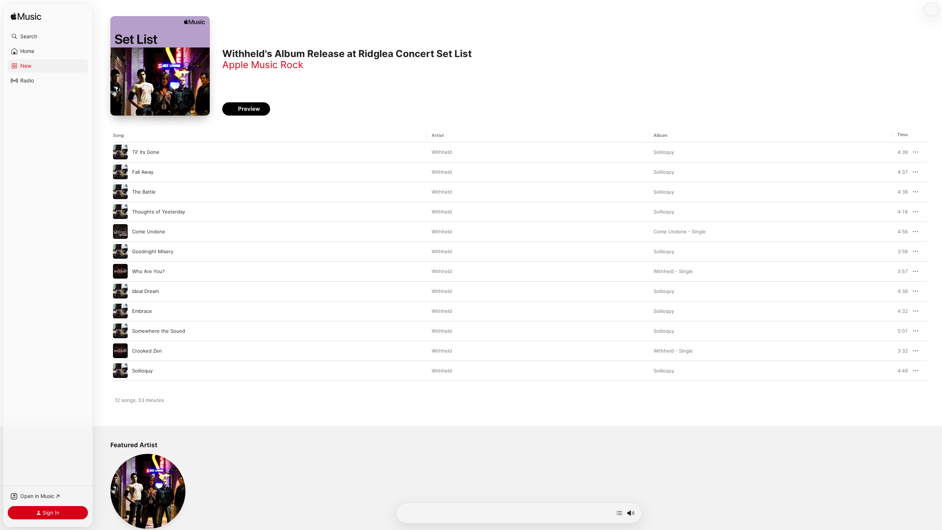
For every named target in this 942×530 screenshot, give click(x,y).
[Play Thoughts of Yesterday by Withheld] (120, 211)
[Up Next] (619, 513)
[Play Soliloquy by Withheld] (120, 370)
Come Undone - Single (680, 231)
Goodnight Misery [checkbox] (152, 251)
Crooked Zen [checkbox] (147, 351)
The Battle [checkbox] (144, 192)
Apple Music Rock (262, 64)
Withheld (442, 152)
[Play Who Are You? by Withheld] (120, 271)
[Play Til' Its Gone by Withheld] (120, 152)
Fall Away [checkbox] (142, 172)
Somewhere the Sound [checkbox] (158, 331)
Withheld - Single (673, 271)
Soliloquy (664, 152)
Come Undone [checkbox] (148, 231)
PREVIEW (900, 152)
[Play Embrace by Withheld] (120, 311)
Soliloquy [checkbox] (142, 371)
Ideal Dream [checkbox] (145, 291)
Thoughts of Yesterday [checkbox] (158, 212)
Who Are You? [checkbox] (148, 271)
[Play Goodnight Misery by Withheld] (120, 251)
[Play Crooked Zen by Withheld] (120, 350)
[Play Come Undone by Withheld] (120, 231)
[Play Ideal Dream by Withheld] (120, 291)
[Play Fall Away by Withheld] (120, 172)
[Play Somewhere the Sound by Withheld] (120, 331)
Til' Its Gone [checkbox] (145, 152)
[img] (26, 17)
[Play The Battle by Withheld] (120, 191)
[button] (48, 36)
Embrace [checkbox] (142, 311)
